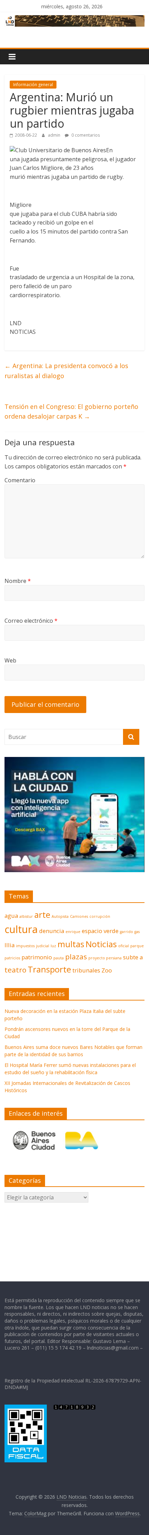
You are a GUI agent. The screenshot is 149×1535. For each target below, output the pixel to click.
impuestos (25, 945)
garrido (126, 931)
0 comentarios (85, 135)
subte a (133, 957)
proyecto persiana (105, 958)
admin (54, 135)
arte (42, 914)
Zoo (107, 970)
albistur (26, 916)
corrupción (99, 916)
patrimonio (36, 957)
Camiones (79, 916)
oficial (123, 945)
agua (11, 916)
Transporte (49, 969)
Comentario (20, 480)
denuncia (51, 931)
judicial (42, 945)
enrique (72, 931)
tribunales (86, 970)
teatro (15, 970)
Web (10, 660)
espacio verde (100, 931)
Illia (10, 945)
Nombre (18, 581)
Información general (33, 85)
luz (53, 945)
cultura (21, 929)
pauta (58, 958)
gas (137, 931)
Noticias (101, 944)
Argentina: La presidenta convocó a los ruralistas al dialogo (66, 371)
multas (71, 944)
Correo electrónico (31, 620)
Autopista (60, 916)
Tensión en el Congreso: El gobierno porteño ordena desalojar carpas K (71, 411)
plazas (76, 956)
